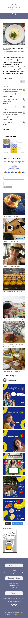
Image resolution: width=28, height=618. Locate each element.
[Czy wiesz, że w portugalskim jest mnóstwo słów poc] (14, 510)
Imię (5, 175)
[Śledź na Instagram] (15, 605)
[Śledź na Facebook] (12, 605)
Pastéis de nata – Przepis (10, 216)
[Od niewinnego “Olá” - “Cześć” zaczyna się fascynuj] (14, 441)
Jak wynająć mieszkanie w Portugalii (14, 319)
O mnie (14, 570)
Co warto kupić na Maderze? (11, 266)
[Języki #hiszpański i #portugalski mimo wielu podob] (14, 464)
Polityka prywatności (14, 585)
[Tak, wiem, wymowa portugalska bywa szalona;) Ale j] (14, 395)
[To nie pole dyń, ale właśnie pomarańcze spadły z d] (14, 487)
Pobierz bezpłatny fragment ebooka (14, 573)
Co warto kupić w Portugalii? (11, 241)
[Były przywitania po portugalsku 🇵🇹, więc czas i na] (14, 418)
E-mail (5, 181)
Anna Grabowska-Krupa (17, 614)
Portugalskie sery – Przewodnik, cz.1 (13, 371)
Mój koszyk (14, 588)
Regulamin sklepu (14, 583)
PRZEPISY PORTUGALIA (12, 54)
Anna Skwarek (16, 51)
